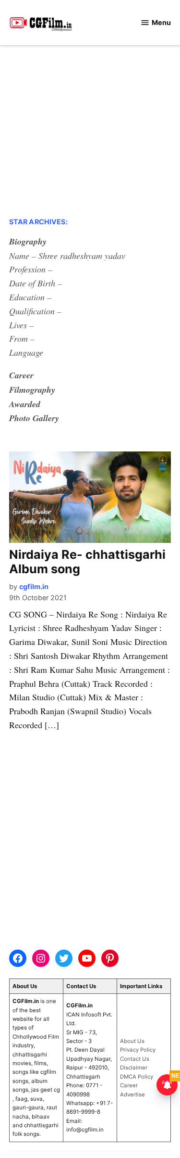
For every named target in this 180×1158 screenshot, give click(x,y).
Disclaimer (133, 1067)
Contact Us (134, 1058)
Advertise (132, 1094)
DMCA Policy (136, 1076)
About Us (132, 1041)
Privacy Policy (138, 1049)
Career (129, 1085)
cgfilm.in (33, 586)
